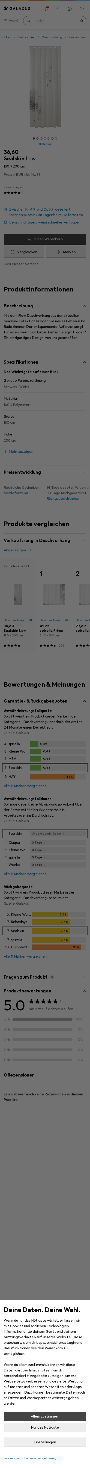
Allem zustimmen (45, 1416)
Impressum (11, 1458)
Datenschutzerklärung (40, 1458)
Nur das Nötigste (45, 1427)
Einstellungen (45, 1442)
